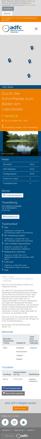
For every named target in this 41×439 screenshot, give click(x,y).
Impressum (6, 430)
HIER (9, 327)
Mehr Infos (6, 210)
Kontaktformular (11, 217)
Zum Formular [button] (19, 408)
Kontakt (30, 430)
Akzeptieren (7, 9)
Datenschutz (19, 430)
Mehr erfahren (30, 5)
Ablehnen (7, 14)
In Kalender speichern (13, 195)
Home (4, 277)
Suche (11, 277)
